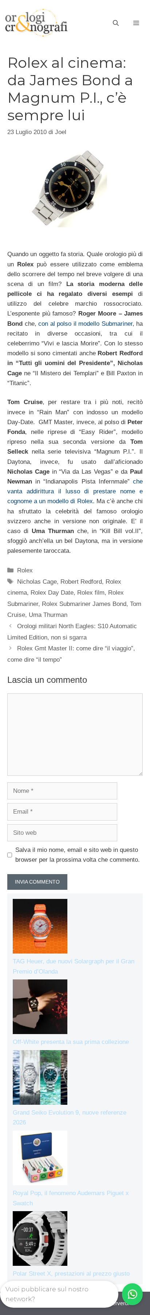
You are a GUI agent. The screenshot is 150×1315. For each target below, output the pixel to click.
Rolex (25, 570)
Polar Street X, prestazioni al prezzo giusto (71, 1273)
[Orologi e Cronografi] (36, 22)
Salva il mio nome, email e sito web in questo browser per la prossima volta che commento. (77, 854)
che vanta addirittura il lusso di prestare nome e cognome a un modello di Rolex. (75, 491)
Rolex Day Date (52, 592)
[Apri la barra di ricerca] (116, 23)
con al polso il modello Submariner (85, 323)
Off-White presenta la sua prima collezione (71, 1041)
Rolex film (90, 592)
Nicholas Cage (37, 581)
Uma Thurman (48, 614)
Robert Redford (81, 581)
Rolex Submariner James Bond (84, 603)
